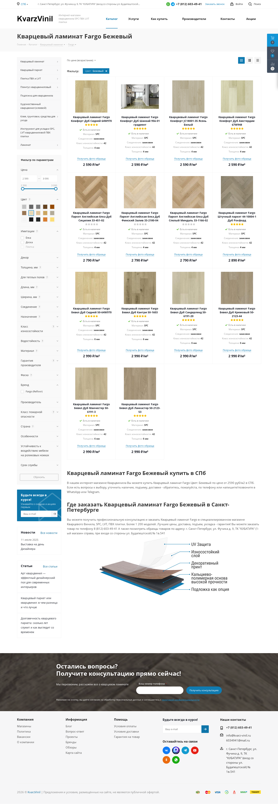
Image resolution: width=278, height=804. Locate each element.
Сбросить (39, 477)
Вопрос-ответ (75, 731)
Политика (24, 731)
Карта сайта (74, 753)
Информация (76, 719)
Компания (25, 719)
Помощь (121, 719)
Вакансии (23, 737)
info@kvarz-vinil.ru (238, 735)
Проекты (72, 737)
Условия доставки (126, 731)
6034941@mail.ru (238, 740)
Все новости (48, 533)
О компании (25, 742)
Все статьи (50, 566)
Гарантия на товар (127, 737)
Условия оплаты (125, 726)
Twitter (176, 750)
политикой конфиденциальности (181, 699)
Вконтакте (166, 750)
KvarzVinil (34, 792)
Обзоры (71, 747)
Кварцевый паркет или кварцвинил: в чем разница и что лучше (39, 602)
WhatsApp (168, 4)
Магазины (24, 726)
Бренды (71, 742)
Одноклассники (166, 760)
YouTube (195, 750)
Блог (69, 726)
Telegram (173, 4)
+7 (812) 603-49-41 (239, 727)
